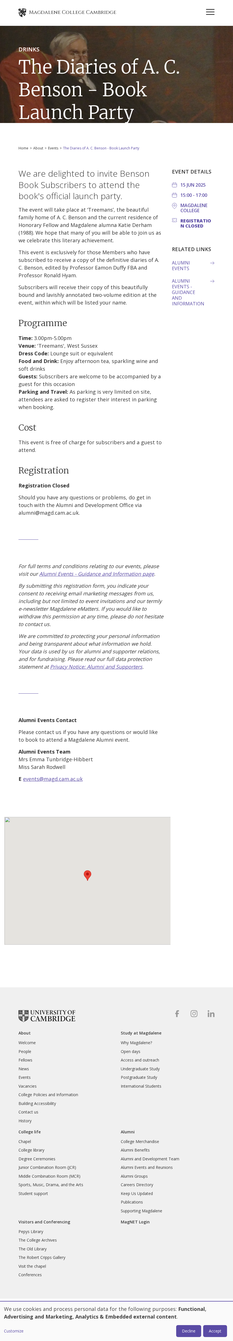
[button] (87, 875)
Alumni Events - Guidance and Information (188, 292)
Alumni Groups (134, 1176)
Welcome (27, 1042)
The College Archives (37, 1240)
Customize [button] (14, 1331)
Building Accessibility (37, 1103)
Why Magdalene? (136, 1042)
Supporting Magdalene (141, 1210)
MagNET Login (135, 1222)
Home (23, 148)
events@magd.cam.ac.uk (53, 778)
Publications (132, 1202)
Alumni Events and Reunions (147, 1167)
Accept (215, 1331)
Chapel (24, 1141)
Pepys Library (30, 1231)
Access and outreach (140, 1060)
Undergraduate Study (140, 1068)
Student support (33, 1193)
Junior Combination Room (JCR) (47, 1167)
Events (53, 148)
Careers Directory (137, 1184)
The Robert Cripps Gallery (41, 1257)
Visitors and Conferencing (44, 1222)
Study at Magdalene (141, 1033)
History (25, 1120)
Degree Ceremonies (36, 1158)
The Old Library (32, 1249)
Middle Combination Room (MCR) (49, 1176)
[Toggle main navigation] (210, 13)
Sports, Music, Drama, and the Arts (50, 1184)
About (38, 148)
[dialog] (116, 1321)
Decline (188, 1331)
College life (29, 1131)
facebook (176, 1013)
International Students (141, 1086)
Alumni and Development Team (150, 1158)
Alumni (128, 1131)
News (23, 1068)
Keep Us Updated (137, 1193)
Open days (130, 1051)
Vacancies (27, 1086)
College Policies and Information (48, 1094)
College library (31, 1150)
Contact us (28, 1112)
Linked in (211, 1013)
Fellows (25, 1060)
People (24, 1051)
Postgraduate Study (139, 1077)
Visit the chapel (32, 1266)
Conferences (30, 1274)
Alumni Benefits (135, 1150)
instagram (193, 1013)
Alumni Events (181, 265)
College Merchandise (140, 1141)
